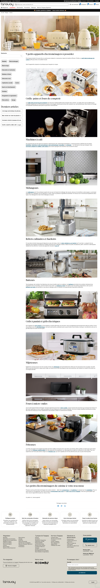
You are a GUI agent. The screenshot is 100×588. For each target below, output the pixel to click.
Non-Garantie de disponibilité (55, 543)
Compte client (54, 537)
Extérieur (4, 91)
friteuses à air (51, 451)
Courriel (69, 562)
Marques (33, 7)
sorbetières (89, 490)
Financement (70, 539)
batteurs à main (61, 285)
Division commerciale (40, 549)
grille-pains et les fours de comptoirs (37, 102)
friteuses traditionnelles (39, 450)
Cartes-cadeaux (55, 541)
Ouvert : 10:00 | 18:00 (87, 1)
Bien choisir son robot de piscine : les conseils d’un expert (12, 115)
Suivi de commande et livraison (30, 518)
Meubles (4, 61)
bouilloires (74, 490)
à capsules (68, 145)
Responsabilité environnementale (39, 543)
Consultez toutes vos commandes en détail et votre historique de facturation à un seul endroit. (69, 522)
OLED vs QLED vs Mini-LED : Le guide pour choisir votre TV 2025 (12, 125)
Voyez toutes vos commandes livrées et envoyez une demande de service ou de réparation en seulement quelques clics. (50, 522)
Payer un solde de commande (71, 544)
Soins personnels (23, 541)
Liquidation (12, 7)
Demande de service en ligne (50, 518)
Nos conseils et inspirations (42, 551)
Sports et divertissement (8, 87)
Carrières (37, 538)
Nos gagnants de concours (42, 550)
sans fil (57, 246)
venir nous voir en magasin (73, 491)
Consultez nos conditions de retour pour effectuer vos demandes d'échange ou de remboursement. (10, 522)
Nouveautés (20, 7)
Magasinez (5, 7)
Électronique (5, 65)
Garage (13, 100)
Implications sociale (7, 83)
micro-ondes (64, 408)
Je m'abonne (82, 572)
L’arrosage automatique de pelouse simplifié (12, 111)
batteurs (71, 284)
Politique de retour (10, 518)
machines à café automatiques (40, 145)
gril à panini (38, 325)
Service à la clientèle (56, 538)
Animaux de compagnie (24, 542)
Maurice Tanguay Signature (44, 7)
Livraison (53, 540)
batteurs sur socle (30, 287)
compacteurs (65, 490)
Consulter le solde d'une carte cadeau (73, 546)
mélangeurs (31, 192)
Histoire (37, 537)
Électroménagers (13, 61)
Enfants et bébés (7, 542)
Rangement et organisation (9, 95)
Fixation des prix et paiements (72, 541)
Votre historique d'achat (70, 518)
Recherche (4, 53)
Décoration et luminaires (8, 70)
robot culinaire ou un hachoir (68, 243)
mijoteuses (56, 367)
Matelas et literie (6, 74)
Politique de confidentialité (58, 582)
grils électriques (41, 327)
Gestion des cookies (40, 545)
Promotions (27, 7)
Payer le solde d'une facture (89, 518)
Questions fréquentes (40, 540)
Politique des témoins (69, 582)
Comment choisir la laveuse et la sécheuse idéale (12, 120)
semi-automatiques (53, 145)
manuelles (61, 145)
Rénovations (5, 100)
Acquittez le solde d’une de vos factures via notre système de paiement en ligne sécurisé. (90, 522)
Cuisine (17, 83)
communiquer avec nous (57, 491)
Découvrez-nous (6, 78)
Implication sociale (39, 541)
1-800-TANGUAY (16, 1)
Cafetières (28, 145)
